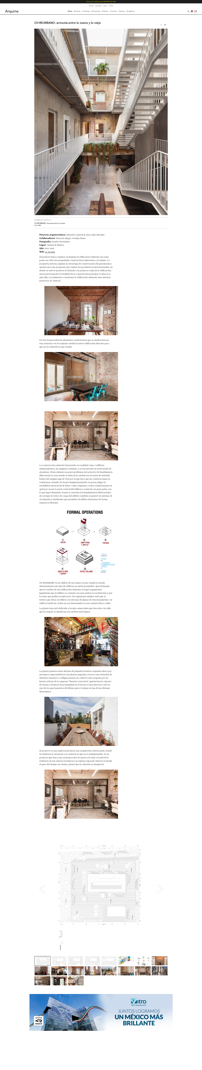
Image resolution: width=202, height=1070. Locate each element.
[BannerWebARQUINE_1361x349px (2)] (101, 1030)
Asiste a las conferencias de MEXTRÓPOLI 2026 (101, 1)
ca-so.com (50, 252)
